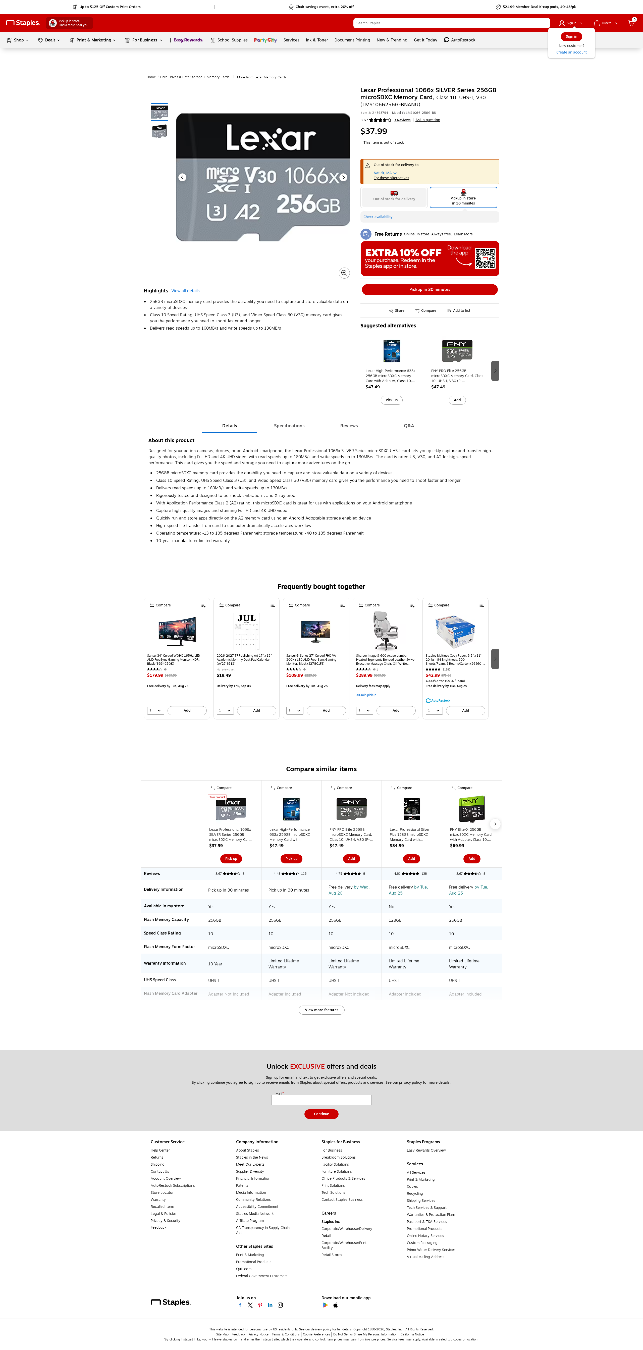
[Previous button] (182, 177)
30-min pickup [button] (366, 695)
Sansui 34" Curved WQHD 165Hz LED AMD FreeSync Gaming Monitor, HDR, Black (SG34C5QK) (173, 660)
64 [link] (166, 669)
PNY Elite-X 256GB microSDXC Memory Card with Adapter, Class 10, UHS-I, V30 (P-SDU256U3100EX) (471, 834)
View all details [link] (185, 290)
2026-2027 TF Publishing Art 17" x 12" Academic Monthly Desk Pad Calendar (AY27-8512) (244, 660)
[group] (391, 370)
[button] (545, 23)
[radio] (394, 197)
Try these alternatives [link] (391, 178)
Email (278, 1094)
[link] (107, 7)
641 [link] (375, 669)
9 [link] (484, 873)
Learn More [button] (463, 234)
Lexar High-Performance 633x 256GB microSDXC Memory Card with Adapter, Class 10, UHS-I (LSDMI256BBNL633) (390, 376)
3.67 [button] (364, 120)
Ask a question (427, 120)
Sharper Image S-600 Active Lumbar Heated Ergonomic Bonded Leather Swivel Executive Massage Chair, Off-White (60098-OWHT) (385, 660)
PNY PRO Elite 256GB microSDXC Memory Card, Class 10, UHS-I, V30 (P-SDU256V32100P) (457, 376)
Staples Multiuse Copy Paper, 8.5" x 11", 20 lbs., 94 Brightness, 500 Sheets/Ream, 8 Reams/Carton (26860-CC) (454, 660)
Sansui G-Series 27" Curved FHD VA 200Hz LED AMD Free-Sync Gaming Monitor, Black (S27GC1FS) (311, 660)
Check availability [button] (378, 217)
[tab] (229, 426)
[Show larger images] (344, 273)
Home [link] (151, 77)
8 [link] (364, 873)
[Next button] (343, 177)
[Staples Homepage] (23, 23)
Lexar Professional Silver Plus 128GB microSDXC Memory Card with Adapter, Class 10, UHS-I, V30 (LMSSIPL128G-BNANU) (410, 834)
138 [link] (424, 873)
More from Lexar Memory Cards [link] (261, 77)
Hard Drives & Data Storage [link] (181, 77)
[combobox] (451, 23)
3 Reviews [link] (402, 120)
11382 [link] (446, 669)
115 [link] (304, 873)
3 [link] (243, 873)
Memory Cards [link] (218, 77)
